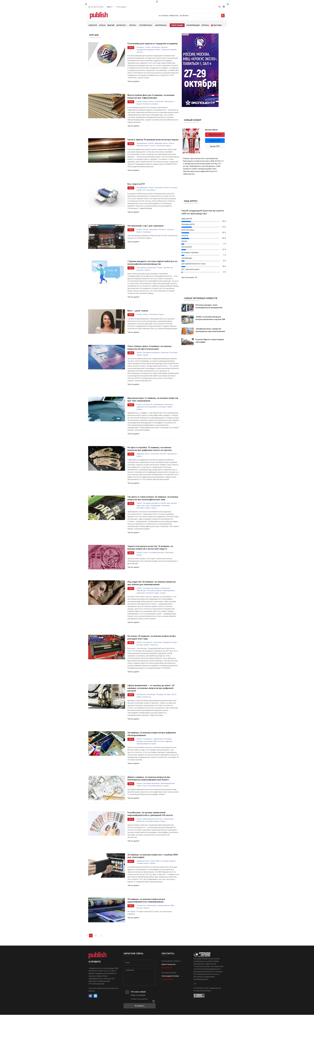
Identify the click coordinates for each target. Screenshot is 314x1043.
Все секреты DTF (136, 183)
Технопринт (151, 190)
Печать (171, 143)
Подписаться (215, 134)
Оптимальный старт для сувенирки (145, 225)
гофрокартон (169, 101)
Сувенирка (147, 232)
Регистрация (121, 7)
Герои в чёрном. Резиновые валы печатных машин (152, 139)
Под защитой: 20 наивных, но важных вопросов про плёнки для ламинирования (151, 583)
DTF (144, 190)
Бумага (139, 783)
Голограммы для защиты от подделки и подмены (152, 43)
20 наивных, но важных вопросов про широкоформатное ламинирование (146, 900)
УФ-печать (162, 229)
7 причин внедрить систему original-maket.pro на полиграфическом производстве (152, 262)
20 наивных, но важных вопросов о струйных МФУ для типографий (152, 856)
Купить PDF (214, 140)
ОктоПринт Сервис (165, 407)
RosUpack (164, 47)
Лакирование (158, 404)
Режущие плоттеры (170, 642)
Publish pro (154, 645)
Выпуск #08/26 (211, 130)
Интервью (140, 47)
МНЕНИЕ (111, 25)
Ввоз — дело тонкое (137, 310)
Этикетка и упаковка (169, 49)
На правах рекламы (157, 552)
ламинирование (168, 590)
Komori (152, 146)
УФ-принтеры (168, 819)
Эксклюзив (156, 47)
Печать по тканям (170, 187)
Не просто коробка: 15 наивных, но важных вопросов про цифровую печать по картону (149, 448)
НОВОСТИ (93, 25)
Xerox (145, 786)
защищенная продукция (145, 49)
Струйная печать (143, 863)
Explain (157, 49)
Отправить (139, 1006)
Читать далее (133, 81)
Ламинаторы (141, 590)
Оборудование (142, 143)
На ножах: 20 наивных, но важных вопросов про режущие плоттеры (151, 637)
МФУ (158, 861)
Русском (170, 229)
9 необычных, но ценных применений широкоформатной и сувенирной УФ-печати (150, 814)
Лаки (148, 505)
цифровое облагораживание (147, 407)
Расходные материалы (151, 352)
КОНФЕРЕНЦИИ (193, 25)
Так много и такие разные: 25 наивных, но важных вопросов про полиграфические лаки (152, 498)
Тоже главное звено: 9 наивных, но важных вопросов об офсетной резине (149, 347)
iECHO (173, 694)
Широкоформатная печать (152, 819)
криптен (139, 52)
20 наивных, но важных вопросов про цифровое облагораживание (151, 734)
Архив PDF (215, 146)
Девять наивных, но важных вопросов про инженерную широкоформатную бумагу (148, 778)
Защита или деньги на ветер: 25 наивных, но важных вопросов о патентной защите (150, 547)
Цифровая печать (161, 143)
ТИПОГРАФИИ (177, 25)
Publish (147, 47)
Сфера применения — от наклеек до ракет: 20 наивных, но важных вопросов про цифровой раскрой (150, 688)
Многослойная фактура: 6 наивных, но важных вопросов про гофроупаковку (151, 96)
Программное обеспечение (146, 268)
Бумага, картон (148, 101)
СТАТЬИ (102, 25)
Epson (153, 861)
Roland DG (140, 821)
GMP (155, 741)
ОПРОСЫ (205, 25)
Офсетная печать (143, 146)
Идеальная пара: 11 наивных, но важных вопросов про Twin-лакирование (152, 399)
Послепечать (147, 404)
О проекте (95, 961)
